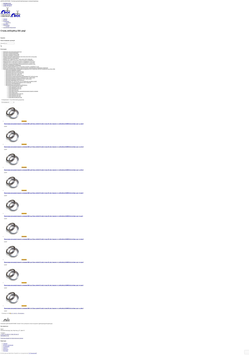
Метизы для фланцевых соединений (12, 65)
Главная (5, 19)
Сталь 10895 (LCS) (12, 92)
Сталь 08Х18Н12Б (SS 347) (14, 88)
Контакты (8, 22)
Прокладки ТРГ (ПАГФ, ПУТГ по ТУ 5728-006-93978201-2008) (21, 81)
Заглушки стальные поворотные (11, 54)
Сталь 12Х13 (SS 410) (13, 90)
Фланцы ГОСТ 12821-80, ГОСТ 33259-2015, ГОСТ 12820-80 (17, 59)
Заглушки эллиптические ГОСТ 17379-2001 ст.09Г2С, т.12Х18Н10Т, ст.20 (21, 66)
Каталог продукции (8, 345)
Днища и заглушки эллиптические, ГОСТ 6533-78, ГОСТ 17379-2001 (20, 56)
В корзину (24, 121)
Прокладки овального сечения (13, 70)
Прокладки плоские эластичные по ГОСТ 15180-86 (18, 82)
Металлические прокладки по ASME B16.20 (16, 85)
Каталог (5, 20)
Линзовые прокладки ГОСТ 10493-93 (15, 80)
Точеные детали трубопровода (11, 58)
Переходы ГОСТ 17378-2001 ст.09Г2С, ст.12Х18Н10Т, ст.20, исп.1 (19, 61)
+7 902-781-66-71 (7, 5)
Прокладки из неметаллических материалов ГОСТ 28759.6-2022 (22, 76)
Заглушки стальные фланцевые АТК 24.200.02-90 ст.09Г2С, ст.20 (19, 64)
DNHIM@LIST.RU (7, 3)
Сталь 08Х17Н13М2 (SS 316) (15, 97)
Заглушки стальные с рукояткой (11, 55)
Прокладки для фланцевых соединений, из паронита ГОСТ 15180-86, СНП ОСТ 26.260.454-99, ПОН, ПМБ (29, 69)
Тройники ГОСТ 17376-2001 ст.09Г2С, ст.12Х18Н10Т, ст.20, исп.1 (19, 62)
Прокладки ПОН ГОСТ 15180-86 (14, 74)
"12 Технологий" (32, 353)
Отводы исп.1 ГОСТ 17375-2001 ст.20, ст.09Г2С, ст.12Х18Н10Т (18, 60)
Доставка (5, 23)
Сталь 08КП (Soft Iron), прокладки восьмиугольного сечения (23, 91)
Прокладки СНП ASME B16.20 (13, 83)
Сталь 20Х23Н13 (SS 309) (14, 96)
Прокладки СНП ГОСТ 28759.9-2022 (15, 75)
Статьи (7, 26)
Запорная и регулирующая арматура (12, 51)
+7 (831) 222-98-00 (7, 4)
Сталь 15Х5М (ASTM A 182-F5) (15, 93)
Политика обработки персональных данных (12, 338)
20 (15, 313)
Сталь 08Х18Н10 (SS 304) (14, 95)
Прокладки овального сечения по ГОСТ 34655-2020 (19, 79)
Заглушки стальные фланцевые (10, 53)
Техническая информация (9, 27)
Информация (6, 25)
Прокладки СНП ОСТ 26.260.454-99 (15, 71)
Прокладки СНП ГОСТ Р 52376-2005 (15, 72)
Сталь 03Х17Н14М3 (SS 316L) (15, 86)
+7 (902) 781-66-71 (14, 334)
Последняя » (21, 313)
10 (13, 313)
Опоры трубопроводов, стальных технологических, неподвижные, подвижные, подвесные (25, 67)
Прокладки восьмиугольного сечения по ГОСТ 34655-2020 (20, 77)
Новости (5, 348)
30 (16, 313)
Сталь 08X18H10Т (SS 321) (14, 87)
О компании (6, 21)
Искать (2, 43)
